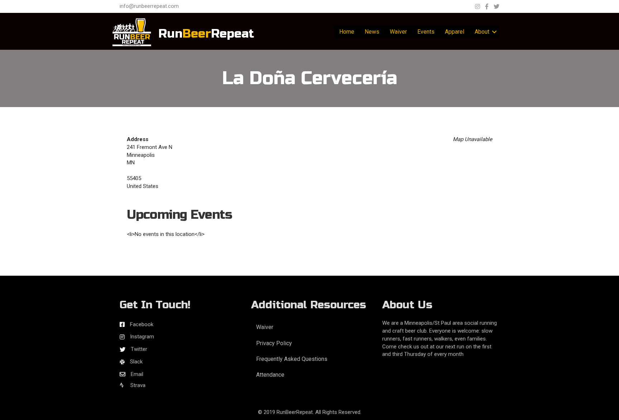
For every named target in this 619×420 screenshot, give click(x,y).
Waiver (398, 31)
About (482, 31)
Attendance (270, 374)
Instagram (142, 336)
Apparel (454, 31)
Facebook (141, 324)
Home (346, 31)
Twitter (139, 349)
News (372, 31)
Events (426, 31)
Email (137, 374)
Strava (137, 385)
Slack (136, 361)
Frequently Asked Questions (291, 359)
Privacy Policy (274, 343)
